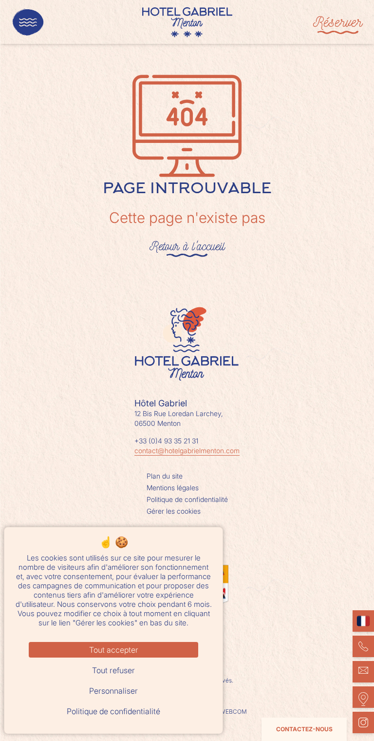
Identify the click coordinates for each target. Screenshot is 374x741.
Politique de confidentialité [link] (113, 711)
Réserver (337, 22)
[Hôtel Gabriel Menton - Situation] (363, 697)
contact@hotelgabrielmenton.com (187, 450)
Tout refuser (113, 670)
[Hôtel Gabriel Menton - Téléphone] (363, 646)
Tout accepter (113, 650)
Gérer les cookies (174, 511)
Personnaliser (113, 691)
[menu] (28, 22)
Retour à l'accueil (187, 246)
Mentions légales (173, 487)
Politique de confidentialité (187, 499)
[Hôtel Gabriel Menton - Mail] (363, 671)
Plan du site (165, 476)
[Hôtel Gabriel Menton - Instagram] (363, 722)
